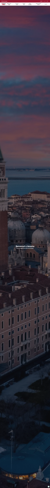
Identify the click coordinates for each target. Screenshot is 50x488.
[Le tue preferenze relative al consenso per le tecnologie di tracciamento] (48, 486)
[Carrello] (47, 1)
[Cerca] (42, 1)
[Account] (44, 1)
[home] (4, 4)
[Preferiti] (45, 1)
